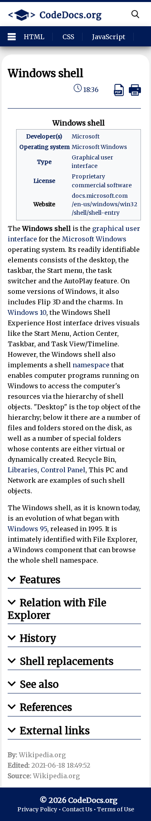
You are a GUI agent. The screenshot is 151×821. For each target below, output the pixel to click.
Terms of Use (115, 809)
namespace (91, 365)
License (44, 180)
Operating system (44, 147)
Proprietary (88, 176)
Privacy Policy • (39, 809)
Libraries (22, 470)
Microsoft (85, 136)
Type (44, 161)
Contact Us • (79, 809)
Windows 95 (27, 529)
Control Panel (63, 470)
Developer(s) (44, 136)
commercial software (102, 185)
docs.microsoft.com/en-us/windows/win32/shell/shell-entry (104, 204)
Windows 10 (27, 312)
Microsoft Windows (99, 147)
